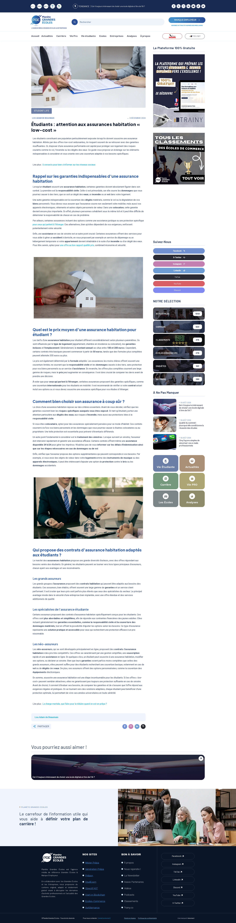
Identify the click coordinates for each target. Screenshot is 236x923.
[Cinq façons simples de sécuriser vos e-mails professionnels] (164, 442)
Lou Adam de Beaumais (43, 118)
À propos (145, 36)
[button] (47, 36)
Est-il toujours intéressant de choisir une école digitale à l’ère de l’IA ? (118, 6)
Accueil (35, 36)
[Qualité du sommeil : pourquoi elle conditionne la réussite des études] (164, 424)
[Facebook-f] (174, 6)
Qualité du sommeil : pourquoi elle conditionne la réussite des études (191, 425)
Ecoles (102, 36)
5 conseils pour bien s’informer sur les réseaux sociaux (69, 164)
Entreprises (116, 36)
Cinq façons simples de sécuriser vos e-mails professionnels (189, 443)
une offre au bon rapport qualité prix (77, 245)
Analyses (132, 36)
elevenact (191, 918)
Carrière (61, 36)
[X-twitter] (178, 6)
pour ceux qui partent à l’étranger (48, 224)
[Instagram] (183, 6)
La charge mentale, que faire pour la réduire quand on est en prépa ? (74, 704)
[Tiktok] (198, 6)
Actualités (47, 36)
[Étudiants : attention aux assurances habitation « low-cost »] (124, 726)
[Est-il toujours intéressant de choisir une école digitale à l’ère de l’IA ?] (164, 406)
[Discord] (203, 6)
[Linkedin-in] (188, 6)
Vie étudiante (88, 36)
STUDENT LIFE (41, 110)
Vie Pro (74, 36)
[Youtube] (193, 6)
